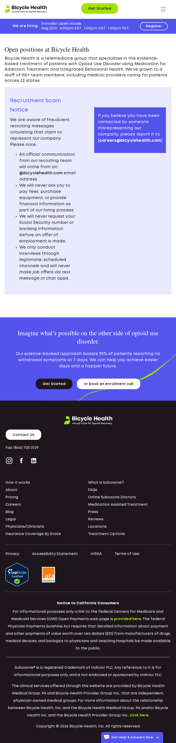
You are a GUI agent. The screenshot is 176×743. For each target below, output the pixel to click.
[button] (163, 9)
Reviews (95, 519)
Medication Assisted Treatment (118, 504)
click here (139, 715)
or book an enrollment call (108, 384)
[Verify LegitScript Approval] (17, 575)
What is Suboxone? (106, 482)
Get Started (99, 8)
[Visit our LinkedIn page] (33, 460)
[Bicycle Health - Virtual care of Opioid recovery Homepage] (26, 9)
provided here (127, 619)
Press (93, 512)
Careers (13, 504)
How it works (18, 482)
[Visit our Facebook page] (21, 460)
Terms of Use (127, 554)
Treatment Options (106, 534)
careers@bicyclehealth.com (130, 140)
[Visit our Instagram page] (10, 460)
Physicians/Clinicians (25, 526)
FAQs (92, 490)
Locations (97, 526)
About (11, 490)
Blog (10, 512)
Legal (11, 519)
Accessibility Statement (55, 554)
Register (154, 26)
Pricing (12, 497)
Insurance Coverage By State (33, 534)
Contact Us (23, 435)
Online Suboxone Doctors (112, 497)
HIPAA (96, 554)
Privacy (12, 554)
